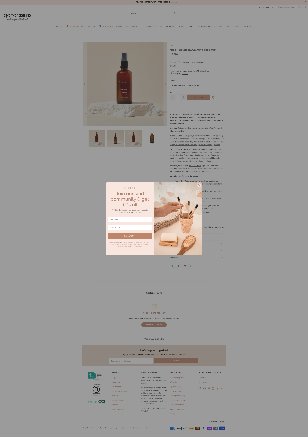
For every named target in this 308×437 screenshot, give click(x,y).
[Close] (199, 185)
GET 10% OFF (130, 236)
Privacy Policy (137, 246)
